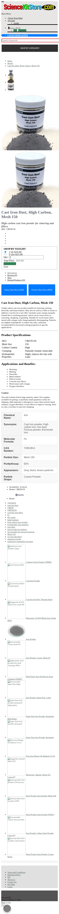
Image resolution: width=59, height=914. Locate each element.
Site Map (11, 884)
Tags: (9, 278)
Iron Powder (31, 639)
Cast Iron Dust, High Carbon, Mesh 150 (23, 66)
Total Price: (14, 260)
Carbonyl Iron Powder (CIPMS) (39, 562)
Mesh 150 (11, 534)
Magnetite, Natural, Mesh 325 (38, 775)
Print (6, 266)
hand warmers (13, 520)
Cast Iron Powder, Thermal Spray (39, 599)
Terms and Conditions (16, 872)
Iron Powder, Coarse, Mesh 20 (38, 658)
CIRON (10, 508)
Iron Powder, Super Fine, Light (38, 698)
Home (9, 61)
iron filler (11, 527)
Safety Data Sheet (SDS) (14, 290)
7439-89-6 (11, 503)
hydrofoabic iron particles (18, 524)
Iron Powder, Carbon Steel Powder (40, 833)
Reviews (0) (12, 275)
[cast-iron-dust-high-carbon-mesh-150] (30, 149)
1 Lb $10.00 (15, 252)
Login (9, 887)
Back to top (6, 902)
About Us (11, 879)
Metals (10, 63)
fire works (11, 517)
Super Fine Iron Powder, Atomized (40, 737)
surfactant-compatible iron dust (20, 541)
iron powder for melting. (17, 529)
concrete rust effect (15, 512)
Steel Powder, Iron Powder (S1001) (40, 814)
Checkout (22, 30)
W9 (8, 877)
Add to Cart (10, 263)
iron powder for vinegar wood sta (20, 532)
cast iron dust (12, 505)
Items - (14, 28)
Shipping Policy (14, 875)
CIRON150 (12, 510)
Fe (8, 515)
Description (12, 273)
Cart (15, 30)
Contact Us (11, 882)
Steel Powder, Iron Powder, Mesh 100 (41, 796)
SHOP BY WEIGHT (15, 248)
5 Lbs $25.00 (16, 254)
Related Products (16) (16, 280)
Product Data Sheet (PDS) (41, 290)
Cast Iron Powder (33, 581)
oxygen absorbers (14, 537)
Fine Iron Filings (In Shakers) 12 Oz (40, 756)
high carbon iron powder (17, 522)
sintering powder (14, 539)
